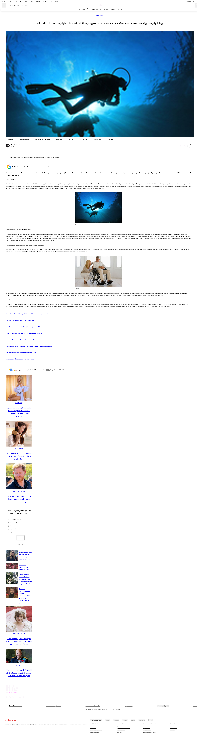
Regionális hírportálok (96, 720)
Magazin (125, 720)
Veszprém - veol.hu (173, 728)
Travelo (31, 1)
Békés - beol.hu (93, 728)
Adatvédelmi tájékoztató (53, 706)
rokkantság (98, 139)
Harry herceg (96, 9)
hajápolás (19, 448)
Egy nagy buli (13, 522)
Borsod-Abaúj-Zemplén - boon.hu (96, 730)
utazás (71, 139)
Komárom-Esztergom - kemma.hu (149, 726)
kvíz (106, 9)
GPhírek (45, 1)
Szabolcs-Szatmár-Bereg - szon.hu (149, 732)
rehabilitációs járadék (42, 139)
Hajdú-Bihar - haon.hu (121, 730)
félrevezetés (24, 139)
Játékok (56, 1)
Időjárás (25, 5)
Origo (3, 1)
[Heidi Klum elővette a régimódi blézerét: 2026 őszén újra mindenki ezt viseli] (12, 555)
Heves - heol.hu (119, 732)
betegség (99, 15)
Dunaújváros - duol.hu (121, 723)
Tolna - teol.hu (172, 723)
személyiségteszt (117, 9)
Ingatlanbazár (38, 1)
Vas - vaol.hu (172, 726)
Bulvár (133, 720)
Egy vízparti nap (14, 529)
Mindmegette (10, 1)
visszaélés (59, 139)
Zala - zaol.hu (172, 730)
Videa (26, 1)
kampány (18, 403)
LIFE (48, 370)
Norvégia (19, 665)
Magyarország (83, 139)
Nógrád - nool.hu (146, 728)
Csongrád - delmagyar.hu (94, 732)
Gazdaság (116, 720)
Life (16, 1)
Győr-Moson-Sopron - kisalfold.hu (123, 728)
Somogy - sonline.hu (147, 730)
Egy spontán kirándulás (15, 519)
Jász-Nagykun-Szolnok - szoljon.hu (149, 723)
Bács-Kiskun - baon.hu (94, 723)
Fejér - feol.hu (119, 726)
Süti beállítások (163, 706)
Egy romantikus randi (15, 526)
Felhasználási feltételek (92, 706)
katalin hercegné (81, 9)
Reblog (51, 1)
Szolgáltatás (142, 720)
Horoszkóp (15, 5)
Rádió (150, 720)
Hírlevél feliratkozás (15, 706)
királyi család (19, 491)
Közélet (107, 720)
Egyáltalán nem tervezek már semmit (19, 532)
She (20, 1)
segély (110, 139)
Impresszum (129, 706)
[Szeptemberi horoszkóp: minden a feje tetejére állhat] (12, 566)
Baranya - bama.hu (93, 726)
